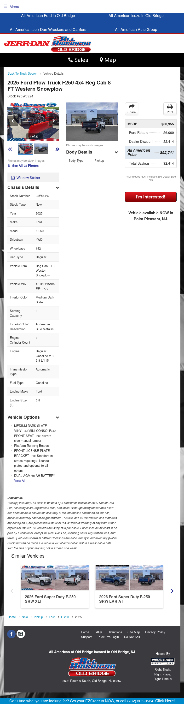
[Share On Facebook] (11, 634)
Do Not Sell (132, 636)
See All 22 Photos (25, 165)
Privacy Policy (155, 632)
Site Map (133, 632)
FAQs (98, 632)
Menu (14, 6)
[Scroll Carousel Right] (172, 589)
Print (170, 112)
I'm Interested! (150, 197)
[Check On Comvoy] (21, 634)
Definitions (115, 632)
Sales (80, 60)
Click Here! (165, 701)
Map (109, 60)
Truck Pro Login (108, 636)
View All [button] (19, 480)
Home (85, 632)
